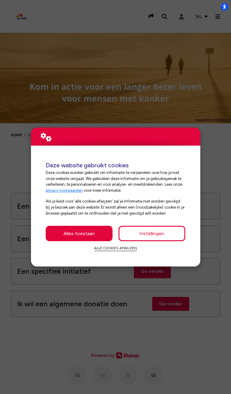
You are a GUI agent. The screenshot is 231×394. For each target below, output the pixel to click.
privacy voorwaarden (64, 190)
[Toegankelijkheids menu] (224, 6)
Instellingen (151, 233)
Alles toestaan (79, 233)
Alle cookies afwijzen (115, 248)
